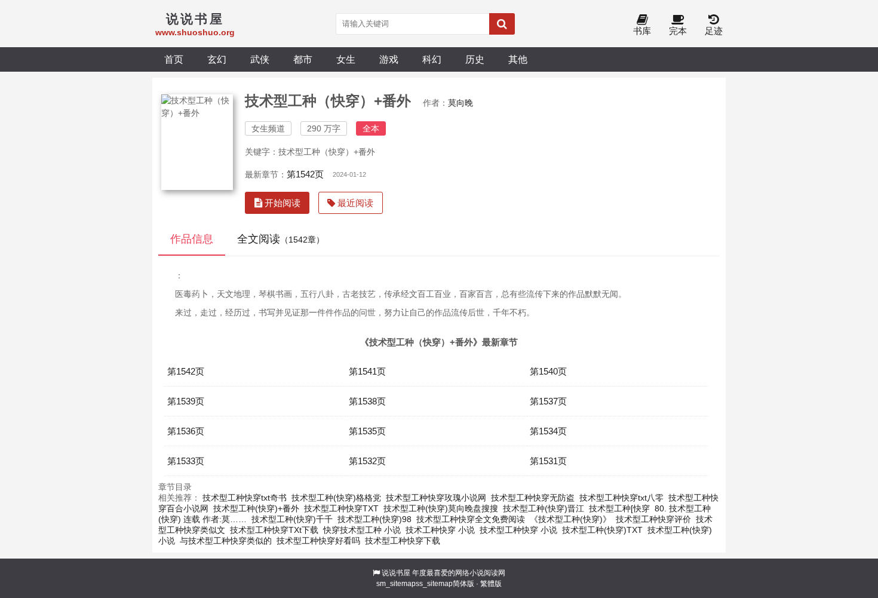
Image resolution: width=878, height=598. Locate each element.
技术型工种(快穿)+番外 (256, 508)
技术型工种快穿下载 (402, 540)
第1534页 (548, 431)
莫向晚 (460, 103)
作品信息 (191, 239)
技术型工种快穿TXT (341, 508)
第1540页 (548, 371)
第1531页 (548, 461)
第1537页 (548, 401)
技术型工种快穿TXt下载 (274, 530)
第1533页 (185, 461)
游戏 (388, 59)
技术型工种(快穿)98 (374, 519)
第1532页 (367, 461)
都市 (302, 59)
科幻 (431, 59)
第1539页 (185, 401)
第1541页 (367, 371)
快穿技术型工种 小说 (362, 530)
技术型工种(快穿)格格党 (336, 497)
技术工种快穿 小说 (440, 530)
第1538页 (367, 401)
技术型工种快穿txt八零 (621, 497)
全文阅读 (280, 239)
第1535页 (367, 431)
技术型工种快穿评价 (653, 519)
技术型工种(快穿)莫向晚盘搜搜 (440, 508)
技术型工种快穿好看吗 (318, 540)
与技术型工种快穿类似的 (226, 540)
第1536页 (185, 431)
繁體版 (491, 583)
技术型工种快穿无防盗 (533, 497)
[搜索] (502, 24)
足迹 (714, 31)
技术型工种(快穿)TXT (602, 530)
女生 (345, 59)
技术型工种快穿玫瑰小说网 (436, 497)
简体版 (463, 583)
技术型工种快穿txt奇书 (244, 497)
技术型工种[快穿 (619, 508)
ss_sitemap (434, 583)
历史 (474, 59)
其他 (517, 59)
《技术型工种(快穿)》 (570, 519)
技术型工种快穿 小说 (518, 530)
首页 (173, 59)
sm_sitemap (396, 583)
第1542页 (305, 174)
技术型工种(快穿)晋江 (543, 508)
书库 (642, 31)
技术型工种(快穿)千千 (292, 519)
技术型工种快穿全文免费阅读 (470, 519)
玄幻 (216, 59)
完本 (678, 31)
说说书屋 (396, 573)
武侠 (259, 59)
